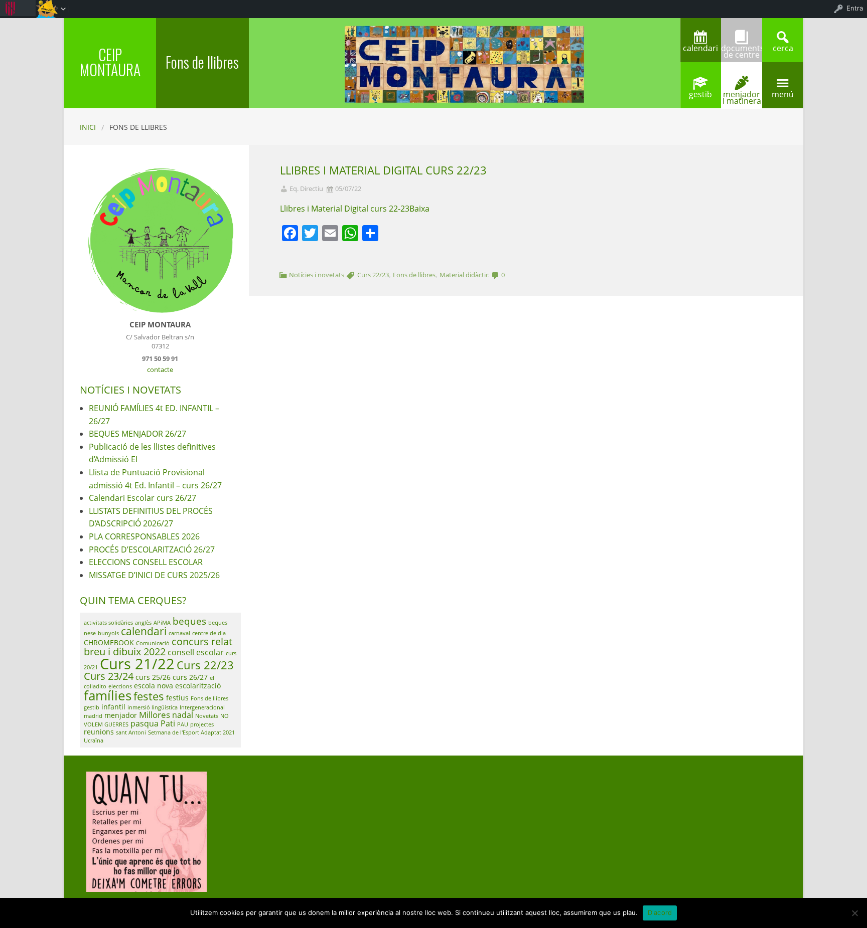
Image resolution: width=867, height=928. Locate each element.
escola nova (153, 685)
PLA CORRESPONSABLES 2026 (144, 536)
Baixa (419, 208)
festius (177, 697)
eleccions (120, 686)
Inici (88, 127)
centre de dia (209, 633)
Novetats (206, 715)
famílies (107, 695)
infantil (113, 706)
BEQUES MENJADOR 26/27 (137, 433)
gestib (91, 707)
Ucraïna (93, 740)
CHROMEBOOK (109, 642)
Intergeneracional (202, 707)
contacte (160, 369)
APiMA (162, 622)
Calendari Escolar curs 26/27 (142, 497)
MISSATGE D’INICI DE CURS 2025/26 (154, 575)
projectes (202, 724)
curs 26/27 (190, 677)
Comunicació (153, 643)
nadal (182, 714)
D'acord (660, 912)
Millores (154, 714)
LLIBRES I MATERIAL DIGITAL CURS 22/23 (383, 170)
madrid (93, 715)
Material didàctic (464, 274)
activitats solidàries (108, 622)
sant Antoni (131, 732)
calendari (144, 631)
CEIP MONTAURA (110, 62)
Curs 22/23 (373, 274)
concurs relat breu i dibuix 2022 (158, 646)
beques (189, 621)
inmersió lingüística (152, 707)
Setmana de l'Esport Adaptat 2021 (191, 732)
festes (148, 696)
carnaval (179, 633)
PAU (182, 724)
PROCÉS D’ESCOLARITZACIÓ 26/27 (152, 549)
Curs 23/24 (108, 676)
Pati (168, 723)
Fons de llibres (414, 274)
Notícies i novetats (316, 274)
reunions (99, 731)
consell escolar (196, 652)
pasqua (144, 723)
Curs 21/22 (137, 664)
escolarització (198, 685)
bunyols (108, 633)
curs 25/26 (153, 677)
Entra (854, 8)
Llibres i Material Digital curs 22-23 (344, 208)
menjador (120, 715)
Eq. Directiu (306, 188)
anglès (143, 622)
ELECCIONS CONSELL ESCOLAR (146, 562)
